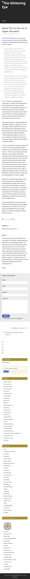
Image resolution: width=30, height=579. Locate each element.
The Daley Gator (7, 555)
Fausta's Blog (7, 536)
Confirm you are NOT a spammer (12, 318)
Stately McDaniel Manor (9, 552)
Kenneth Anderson (8, 405)
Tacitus (5, 503)
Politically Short (7, 548)
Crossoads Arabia (8, 475)
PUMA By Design (7, 550)
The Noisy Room (7, 562)
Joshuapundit (7, 541)
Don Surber (6, 391)
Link (9, 225)
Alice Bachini (6, 454)
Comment (5, 298)
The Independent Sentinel (10, 559)
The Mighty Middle (8, 505)
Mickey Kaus (6, 414)
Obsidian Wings (7, 417)
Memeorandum (7, 412)
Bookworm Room (8, 534)
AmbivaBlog (6, 456)
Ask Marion (6, 531)
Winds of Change (8, 510)
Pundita (5, 421)
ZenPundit (6, 440)
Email (4, 286)
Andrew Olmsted (7, 382)
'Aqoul (5, 449)
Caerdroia (6, 468)
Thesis (24, 575)
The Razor (6, 564)
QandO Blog (6, 493)
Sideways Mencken (8, 426)
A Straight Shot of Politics (9, 451)
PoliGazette (6, 491)
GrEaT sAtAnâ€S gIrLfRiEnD (10, 538)
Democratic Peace (8, 482)
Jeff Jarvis (6, 403)
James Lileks (6, 400)
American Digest (7, 458)
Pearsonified (16, 575)
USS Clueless (7, 507)
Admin (15, 577)
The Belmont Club (8, 428)
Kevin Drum (6, 407)
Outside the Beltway (8, 419)
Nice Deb (6, 545)
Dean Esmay (6, 479)
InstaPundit (6, 398)
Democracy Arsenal (8, 386)
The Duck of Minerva (8, 431)
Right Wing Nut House (9, 424)
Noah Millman (7, 484)
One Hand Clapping (8, 486)
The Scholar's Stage (8, 438)
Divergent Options (8, 389)
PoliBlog (5, 489)
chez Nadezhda (7, 472)
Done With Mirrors (8, 393)
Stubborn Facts (7, 500)
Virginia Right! (7, 569)
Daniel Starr (6, 477)
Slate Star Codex (7, 498)
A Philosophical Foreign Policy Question (14, 333)
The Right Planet (7, 566)
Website (4, 292)
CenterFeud (6, 470)
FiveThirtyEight (7, 396)
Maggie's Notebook (8, 543)
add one (13, 219)
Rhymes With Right (8, 496)
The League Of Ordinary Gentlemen (12, 433)
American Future (7, 461)
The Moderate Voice (8, 435)
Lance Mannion (7, 410)
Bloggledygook (7, 465)
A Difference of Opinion (18, 328)
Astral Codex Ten (8, 384)
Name (4, 280)
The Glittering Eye (8, 557)
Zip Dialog (6, 512)
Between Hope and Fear (9, 463)
